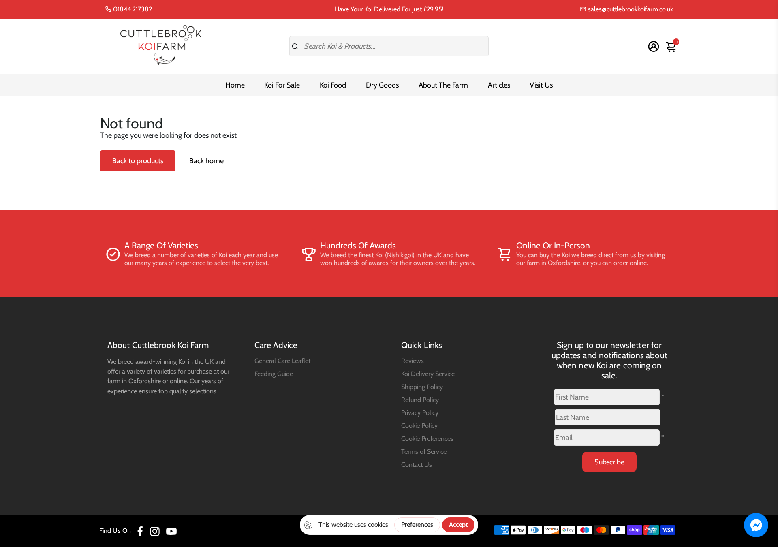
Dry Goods (382, 85)
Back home (206, 160)
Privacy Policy (419, 412)
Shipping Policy (422, 386)
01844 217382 (131, 9)
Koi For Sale (282, 85)
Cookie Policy (419, 425)
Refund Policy (420, 399)
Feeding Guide (273, 374)
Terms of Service (424, 451)
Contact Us (416, 464)
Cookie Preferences (427, 438)
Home (235, 85)
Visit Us (541, 85)
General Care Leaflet (282, 361)
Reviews (412, 361)
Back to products (137, 160)
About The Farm (443, 85)
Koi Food (333, 85)
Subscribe (609, 461)
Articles (499, 85)
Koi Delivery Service (428, 374)
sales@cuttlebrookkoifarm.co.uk (629, 9)
